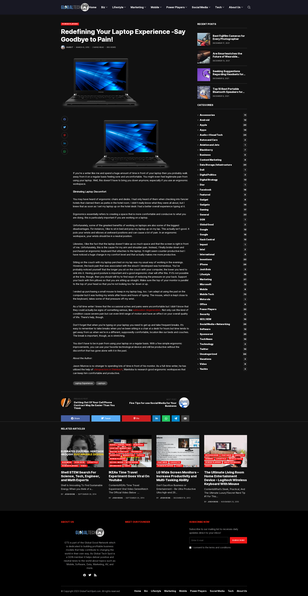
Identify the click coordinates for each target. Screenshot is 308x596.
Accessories (223, 115)
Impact (223, 244)
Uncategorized (223, 354)
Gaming (223, 209)
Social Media (217, 591)
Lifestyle (223, 274)
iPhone (223, 264)
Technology (223, 344)
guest (69, 47)
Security (223, 314)
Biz (146, 591)
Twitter (223, 349)
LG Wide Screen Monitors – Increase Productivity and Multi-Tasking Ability (177, 476)
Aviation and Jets (223, 145)
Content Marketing (223, 160)
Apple (223, 125)
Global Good (223, 224)
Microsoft (223, 284)
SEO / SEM (223, 319)
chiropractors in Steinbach (108, 369)
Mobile (223, 289)
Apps (223, 130)
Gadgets (223, 204)
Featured (223, 194)
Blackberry (223, 150)
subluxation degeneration (147, 309)
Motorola (223, 299)
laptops (101, 383)
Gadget (223, 199)
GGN (223, 219)
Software (223, 329)
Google (223, 229)
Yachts (223, 369)
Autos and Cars (223, 140)
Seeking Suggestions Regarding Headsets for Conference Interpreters (228, 74)
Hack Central (223, 239)
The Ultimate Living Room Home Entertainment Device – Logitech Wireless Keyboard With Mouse (225, 478)
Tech (231, 591)
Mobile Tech (223, 294)
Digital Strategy (223, 179)
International (223, 254)
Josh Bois (223, 269)
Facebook (223, 189)
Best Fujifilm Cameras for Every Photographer (229, 37)
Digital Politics (223, 174)
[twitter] (90, 575)
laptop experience (84, 383)
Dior (223, 184)
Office (223, 304)
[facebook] (84, 575)
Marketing (223, 279)
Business (223, 155)
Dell (223, 170)
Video (223, 364)
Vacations (223, 359)
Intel (223, 249)
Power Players (70, 24)
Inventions (223, 259)
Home (137, 591)
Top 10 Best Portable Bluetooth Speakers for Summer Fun (228, 92)
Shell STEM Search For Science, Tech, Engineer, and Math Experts (80, 476)
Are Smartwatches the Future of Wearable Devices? (227, 56)
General (223, 214)
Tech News (223, 339)
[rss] (95, 575)
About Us (242, 591)
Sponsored (223, 334)
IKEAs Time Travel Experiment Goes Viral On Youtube (129, 476)
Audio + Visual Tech (223, 135)
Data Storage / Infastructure (223, 165)
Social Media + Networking (223, 324)
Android (223, 120)
